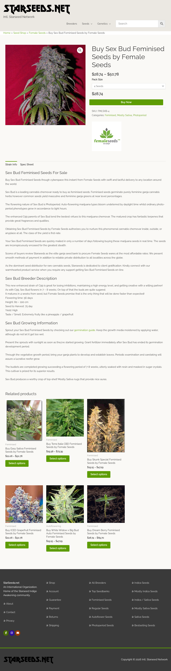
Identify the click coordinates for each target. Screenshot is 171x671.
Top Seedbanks (100, 591)
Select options (17, 463)
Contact (10, 612)
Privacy (10, 620)
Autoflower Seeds (102, 616)
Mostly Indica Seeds (145, 591)
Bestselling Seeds (144, 625)
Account (54, 591)
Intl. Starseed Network (19, 17)
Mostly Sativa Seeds (145, 608)
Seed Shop (19, 32)
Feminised (110, 115)
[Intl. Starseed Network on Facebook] (5, 633)
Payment (54, 608)
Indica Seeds (141, 582)
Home (7, 32)
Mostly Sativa (124, 115)
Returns (53, 616)
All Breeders (99, 582)
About (9, 603)
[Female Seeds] (106, 136)
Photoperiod (139, 115)
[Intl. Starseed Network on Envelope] (17, 633)
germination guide (84, 330)
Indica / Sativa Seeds (146, 599)
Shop (52, 582)
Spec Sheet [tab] (27, 164)
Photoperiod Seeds (103, 625)
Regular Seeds (100, 608)
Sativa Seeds (141, 616)
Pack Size (97, 79)
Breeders (71, 23)
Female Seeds (37, 32)
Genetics (102, 23)
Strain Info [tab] (11, 164)
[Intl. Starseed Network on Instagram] (11, 633)
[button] (80, 50)
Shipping (54, 625)
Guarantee (55, 599)
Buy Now (126, 102)
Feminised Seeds (102, 599)
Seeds (85, 23)
